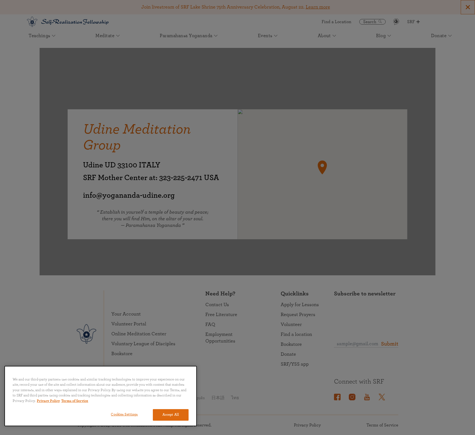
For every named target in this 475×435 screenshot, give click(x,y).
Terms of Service (74, 401)
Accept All (170, 415)
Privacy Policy (48, 401)
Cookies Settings (124, 414)
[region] (100, 396)
